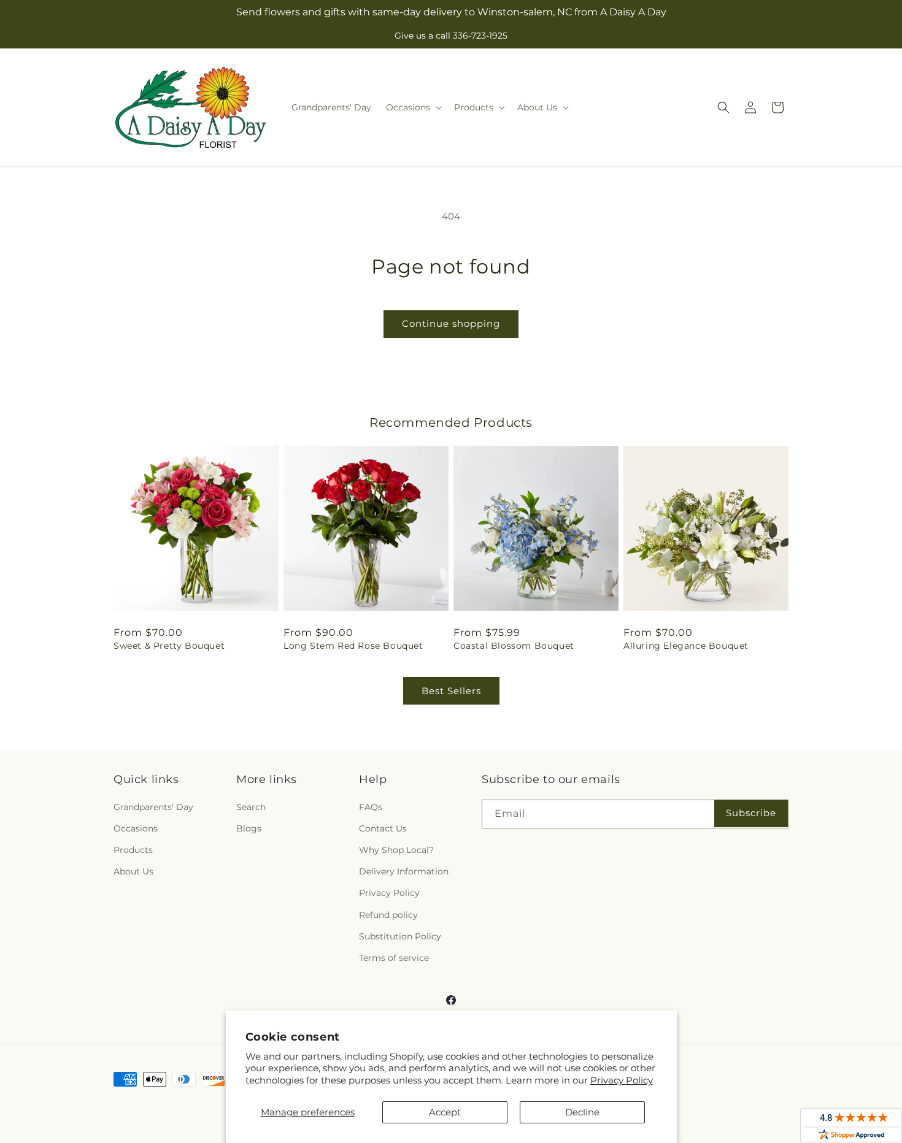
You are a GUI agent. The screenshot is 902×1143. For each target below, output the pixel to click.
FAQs (370, 806)
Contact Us (383, 828)
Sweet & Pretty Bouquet (169, 645)
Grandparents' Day (153, 806)
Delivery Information (404, 871)
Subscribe (751, 813)
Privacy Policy (621, 1080)
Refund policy (388, 914)
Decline (582, 1112)
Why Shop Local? (396, 849)
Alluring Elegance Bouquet (686, 645)
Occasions (136, 828)
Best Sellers (451, 691)
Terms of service (394, 957)
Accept (445, 1112)
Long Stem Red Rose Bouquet (353, 645)
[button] (413, 107)
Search (251, 806)
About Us (133, 871)
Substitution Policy (400, 936)
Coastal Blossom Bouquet (513, 645)
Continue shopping (451, 323)
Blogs (248, 828)
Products (133, 849)
